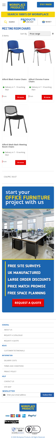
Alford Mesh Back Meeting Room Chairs (14, 145)
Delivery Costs (10, 360)
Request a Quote (11, 341)
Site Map (7, 387)
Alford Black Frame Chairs (14, 79)
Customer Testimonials (14, 350)
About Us (8, 330)
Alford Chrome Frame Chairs (39, 80)
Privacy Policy (10, 371)
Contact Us (9, 381)
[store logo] (17, 6)
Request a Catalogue (13, 335)
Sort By (23, 33)
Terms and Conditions (14, 366)
